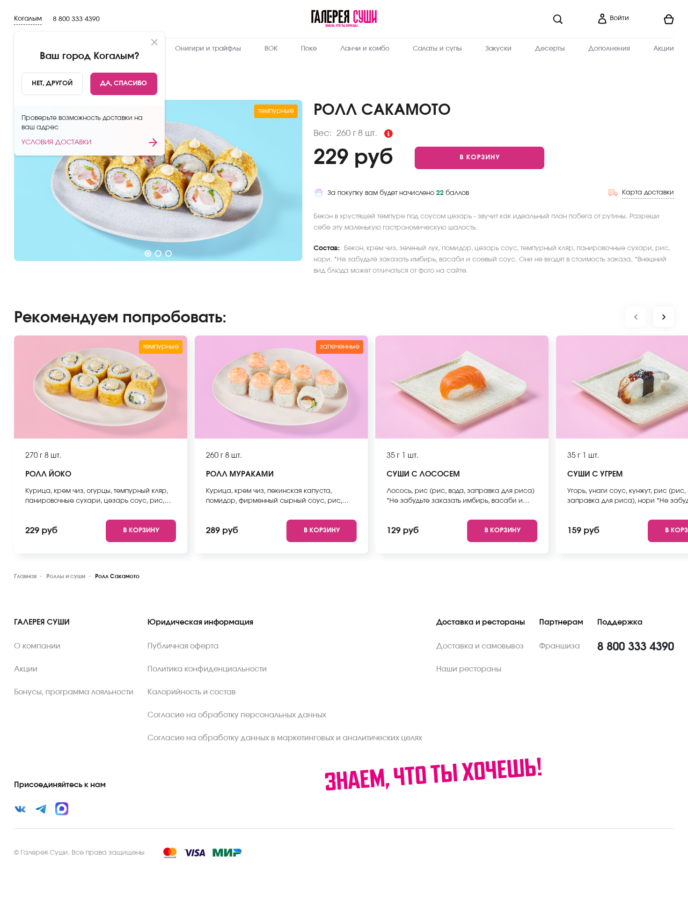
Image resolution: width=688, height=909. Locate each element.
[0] (655, 19)
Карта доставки (648, 192)
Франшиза (559, 646)
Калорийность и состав (191, 692)
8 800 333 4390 (76, 19)
